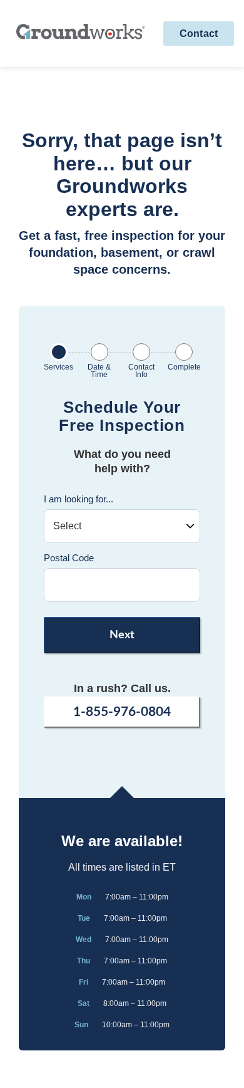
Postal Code (69, 557)
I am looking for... (78, 499)
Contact (199, 33)
